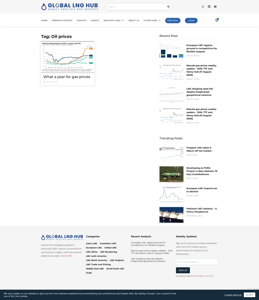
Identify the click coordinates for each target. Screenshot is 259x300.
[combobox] (139, 6)
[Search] (169, 6)
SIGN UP (183, 270)
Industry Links (112, 20)
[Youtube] (215, 6)
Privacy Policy (208, 276)
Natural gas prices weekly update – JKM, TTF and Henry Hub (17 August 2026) (152, 252)
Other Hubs (150, 20)
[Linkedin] (209, 6)
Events (95, 20)
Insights (81, 20)
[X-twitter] (203, 6)
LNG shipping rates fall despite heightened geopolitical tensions (199, 91)
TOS (197, 276)
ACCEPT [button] (249, 295)
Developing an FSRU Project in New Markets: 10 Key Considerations (201, 171)
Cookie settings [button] (233, 295)
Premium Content (62, 20)
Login (191, 20)
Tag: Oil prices (56, 36)
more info (66, 255)
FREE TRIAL (172, 20)
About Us (133, 20)
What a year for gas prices (66, 77)
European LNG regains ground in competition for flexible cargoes (201, 48)
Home (44, 20)
